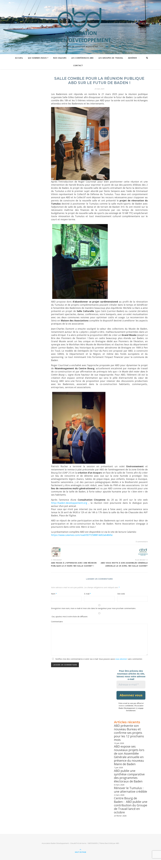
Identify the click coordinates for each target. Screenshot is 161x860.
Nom (54, 593)
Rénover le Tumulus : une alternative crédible (130, 790)
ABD (117, 843)
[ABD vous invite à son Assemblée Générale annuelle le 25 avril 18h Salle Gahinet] (143, 552)
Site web (121, 593)
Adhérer (132, 58)
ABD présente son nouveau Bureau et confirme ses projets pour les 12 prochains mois (129, 732)
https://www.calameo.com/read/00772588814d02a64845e (82, 534)
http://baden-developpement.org (69, 502)
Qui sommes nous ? (38, 58)
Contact (78, 65)
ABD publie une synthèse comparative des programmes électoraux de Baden (129, 776)
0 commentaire (142, 541)
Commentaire (57, 621)
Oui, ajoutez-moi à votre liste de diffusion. (69, 616)
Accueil (19, 58)
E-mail (87, 593)
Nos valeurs (59, 58)
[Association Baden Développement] (80, 24)
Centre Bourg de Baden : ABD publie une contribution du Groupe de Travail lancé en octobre (130, 805)
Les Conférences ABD (82, 58)
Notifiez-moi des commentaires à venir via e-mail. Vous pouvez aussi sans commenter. (99, 659)
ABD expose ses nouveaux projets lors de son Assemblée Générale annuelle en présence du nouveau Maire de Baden (129, 755)
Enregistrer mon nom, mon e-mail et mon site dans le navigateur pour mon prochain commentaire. (93, 608)
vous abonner (121, 659)
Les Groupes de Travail (110, 58)
